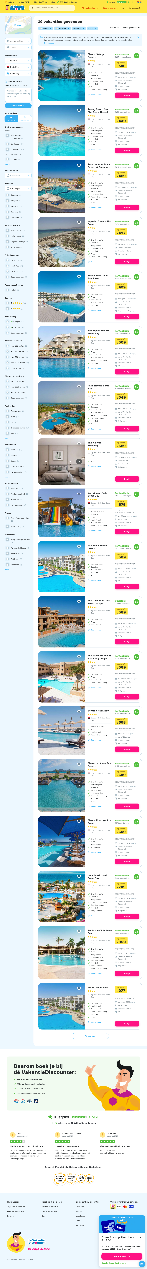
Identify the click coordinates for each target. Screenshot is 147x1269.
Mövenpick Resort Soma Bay (98, 332)
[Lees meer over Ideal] (29, 1101)
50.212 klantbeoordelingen (83, 1123)
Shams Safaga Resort (96, 55)
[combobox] (52, 8)
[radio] (18, 260)
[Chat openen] (142, 1264)
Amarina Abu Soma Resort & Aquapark (99, 166)
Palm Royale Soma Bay (98, 387)
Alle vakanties (88, 8)
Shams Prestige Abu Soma (100, 821)
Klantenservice (110, 8)
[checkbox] (18, 137)
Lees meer (49, 43)
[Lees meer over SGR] (141, 2)
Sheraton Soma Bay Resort (99, 764)
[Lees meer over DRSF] (36, 1101)
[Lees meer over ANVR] (137, 2)
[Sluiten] (140, 1237)
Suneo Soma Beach (99, 987)
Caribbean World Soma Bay (97, 494)
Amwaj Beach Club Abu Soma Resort (98, 110)
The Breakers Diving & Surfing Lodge (100, 657)
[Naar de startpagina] (15, 8)
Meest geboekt (129, 27)
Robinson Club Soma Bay (100, 932)
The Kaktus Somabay (94, 444)
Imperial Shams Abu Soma (99, 223)
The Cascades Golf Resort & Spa (99, 602)
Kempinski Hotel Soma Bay (97, 877)
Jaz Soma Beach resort (97, 547)
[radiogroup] (18, 268)
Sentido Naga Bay (98, 710)
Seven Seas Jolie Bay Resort (98, 277)
